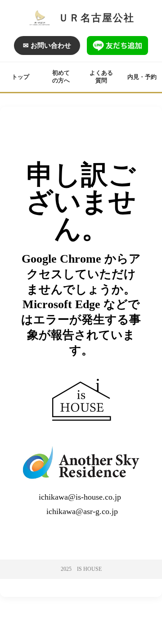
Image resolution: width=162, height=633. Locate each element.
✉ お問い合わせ (47, 45)
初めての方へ (61, 76)
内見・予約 (142, 76)
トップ (20, 76)
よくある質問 (101, 76)
